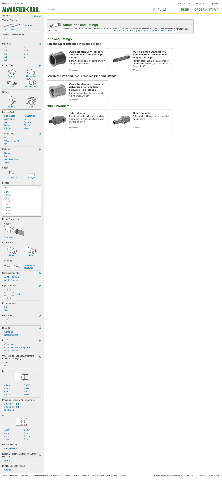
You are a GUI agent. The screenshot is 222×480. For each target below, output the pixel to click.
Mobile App (65, 475)
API (108, 475)
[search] (38, 187)
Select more (9, 29)
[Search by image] (164, 9)
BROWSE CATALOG (13, 3)
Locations (14, 475)
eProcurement (98, 475)
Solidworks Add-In (81, 475)
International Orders (39, 475)
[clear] (154, 9)
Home (4, 475)
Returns (25, 475)
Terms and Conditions (195, 475)
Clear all (37, 16)
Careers (54, 475)
